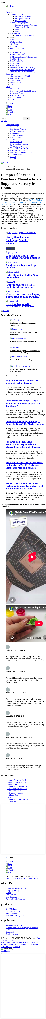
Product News (15, 97)
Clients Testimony (17, 95)
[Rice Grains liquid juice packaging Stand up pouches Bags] (11, 252)
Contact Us (10, 99)
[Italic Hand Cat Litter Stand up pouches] (12, 272)
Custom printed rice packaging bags (24, 341)
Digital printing (16, 42)
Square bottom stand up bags (21, 360)
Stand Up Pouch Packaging (17, 799)
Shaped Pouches (16, 135)
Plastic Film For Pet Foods (17, 789)
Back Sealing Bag (14, 797)
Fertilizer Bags (12, 784)
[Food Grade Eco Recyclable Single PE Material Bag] (20, 366)
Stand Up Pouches (17, 14)
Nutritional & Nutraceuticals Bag (22, 68)
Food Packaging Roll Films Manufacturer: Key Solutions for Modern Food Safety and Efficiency (23, 444)
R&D (12, 40)
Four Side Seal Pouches (19, 144)
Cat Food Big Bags (36, 200)
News (8, 87)
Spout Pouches (20, 21)
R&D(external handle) (14, 926)
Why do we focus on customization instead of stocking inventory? (22, 381)
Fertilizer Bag (15, 59)
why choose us (15, 82)
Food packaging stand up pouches (21, 266)
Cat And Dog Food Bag (10, 202)
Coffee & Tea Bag (17, 55)
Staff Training (15, 80)
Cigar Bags (14, 65)
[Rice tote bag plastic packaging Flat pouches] (12, 301)
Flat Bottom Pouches (23, 16)
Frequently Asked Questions (16, 899)
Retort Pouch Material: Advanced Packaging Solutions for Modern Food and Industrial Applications (24, 486)
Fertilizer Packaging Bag (16, 782)
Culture (8, 893)
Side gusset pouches (22, 19)
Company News (16, 89)
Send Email (5, 951)
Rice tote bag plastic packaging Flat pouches (20, 305)
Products (9, 12)
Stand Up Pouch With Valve (17, 786)
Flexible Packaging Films (19, 23)
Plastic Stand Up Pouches (10, 947)
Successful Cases (16, 93)
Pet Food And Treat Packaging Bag (23, 57)
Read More (10, 248)
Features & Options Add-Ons (26, 25)
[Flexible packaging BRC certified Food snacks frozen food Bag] (14, 348)
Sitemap (12, 940)
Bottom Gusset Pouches (19, 127)
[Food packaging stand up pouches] (12, 262)
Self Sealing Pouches (15, 793)
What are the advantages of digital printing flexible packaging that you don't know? (23, 403)
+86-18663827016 (13, 878)
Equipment (14, 46)
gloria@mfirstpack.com (29, 878)
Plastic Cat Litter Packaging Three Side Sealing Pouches (23, 295)
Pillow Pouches (16, 142)
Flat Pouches (15, 33)
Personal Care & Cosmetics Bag (22, 70)
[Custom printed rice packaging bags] (18, 338)
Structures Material (22, 27)
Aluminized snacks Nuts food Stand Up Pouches (20, 285)
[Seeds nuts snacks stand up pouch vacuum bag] (15, 320)
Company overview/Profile (20, 76)
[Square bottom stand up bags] (18, 357)
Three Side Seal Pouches (24, 36)
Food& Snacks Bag (17, 53)
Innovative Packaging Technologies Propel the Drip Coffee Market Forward (25, 422)
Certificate (14, 44)
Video (12, 85)
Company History (17, 78)
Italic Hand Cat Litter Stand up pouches (23, 276)
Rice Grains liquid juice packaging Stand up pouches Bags (23, 257)
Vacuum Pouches (16, 146)
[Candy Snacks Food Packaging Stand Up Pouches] (21, 233)
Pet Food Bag (12, 795)
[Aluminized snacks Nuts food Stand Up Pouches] (10, 282)
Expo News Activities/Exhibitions (23, 91)
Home (8, 10)
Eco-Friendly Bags (17, 61)
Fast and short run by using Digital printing (22, 928)
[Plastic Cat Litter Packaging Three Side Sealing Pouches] (12, 291)
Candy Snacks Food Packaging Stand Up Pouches (18, 240)
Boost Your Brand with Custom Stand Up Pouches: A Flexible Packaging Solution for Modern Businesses (24, 465)
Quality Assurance (17, 48)
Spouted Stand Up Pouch (16, 780)
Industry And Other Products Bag (22, 72)
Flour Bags (14, 63)
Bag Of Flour (6, 204)
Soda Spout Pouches (30, 942)
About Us (9, 74)
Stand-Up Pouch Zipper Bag (31, 202)
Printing (18, 29)
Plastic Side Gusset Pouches (11, 942)
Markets (9, 50)
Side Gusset (11, 801)
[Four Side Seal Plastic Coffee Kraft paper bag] (16, 329)
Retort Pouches (16, 137)
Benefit (18, 31)
